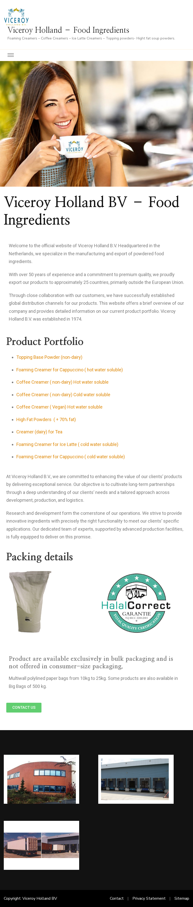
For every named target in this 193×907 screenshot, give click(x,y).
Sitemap (181, 898)
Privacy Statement (149, 898)
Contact (117, 898)
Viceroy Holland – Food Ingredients (68, 30)
